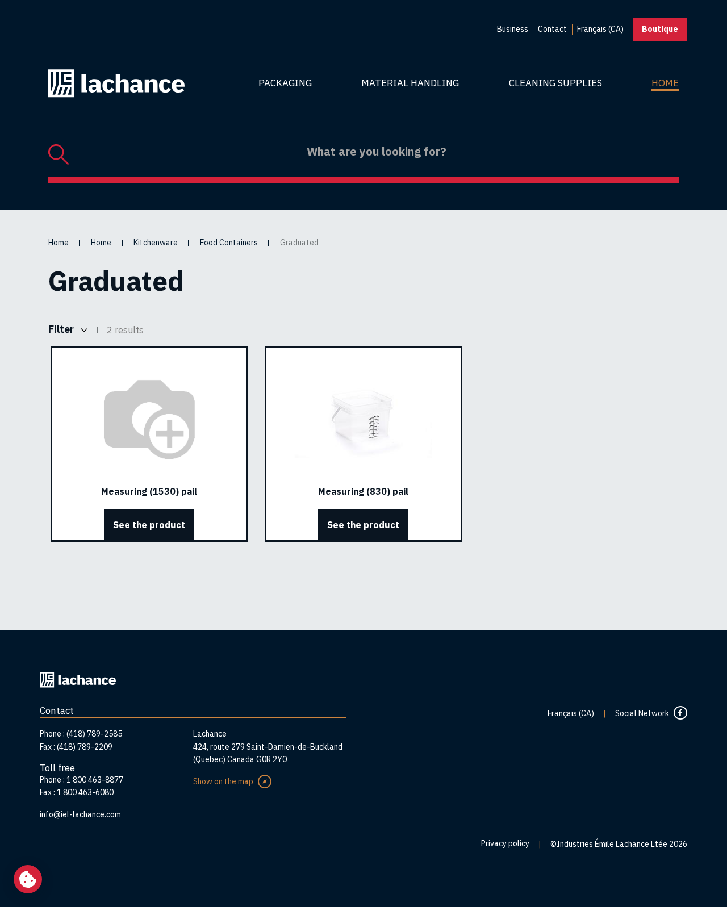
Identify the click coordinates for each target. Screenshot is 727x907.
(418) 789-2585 (94, 734)
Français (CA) (571, 713)
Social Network (642, 713)
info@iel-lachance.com (80, 814)
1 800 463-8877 (94, 780)
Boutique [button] (660, 29)
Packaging (285, 83)
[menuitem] (512, 29)
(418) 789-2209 (84, 747)
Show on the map (223, 781)
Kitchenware (155, 242)
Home (665, 83)
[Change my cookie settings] (28, 879)
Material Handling (410, 83)
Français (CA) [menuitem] (600, 29)
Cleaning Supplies (555, 83)
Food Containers (229, 242)
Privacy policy (505, 843)
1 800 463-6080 (85, 792)
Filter (62, 329)
